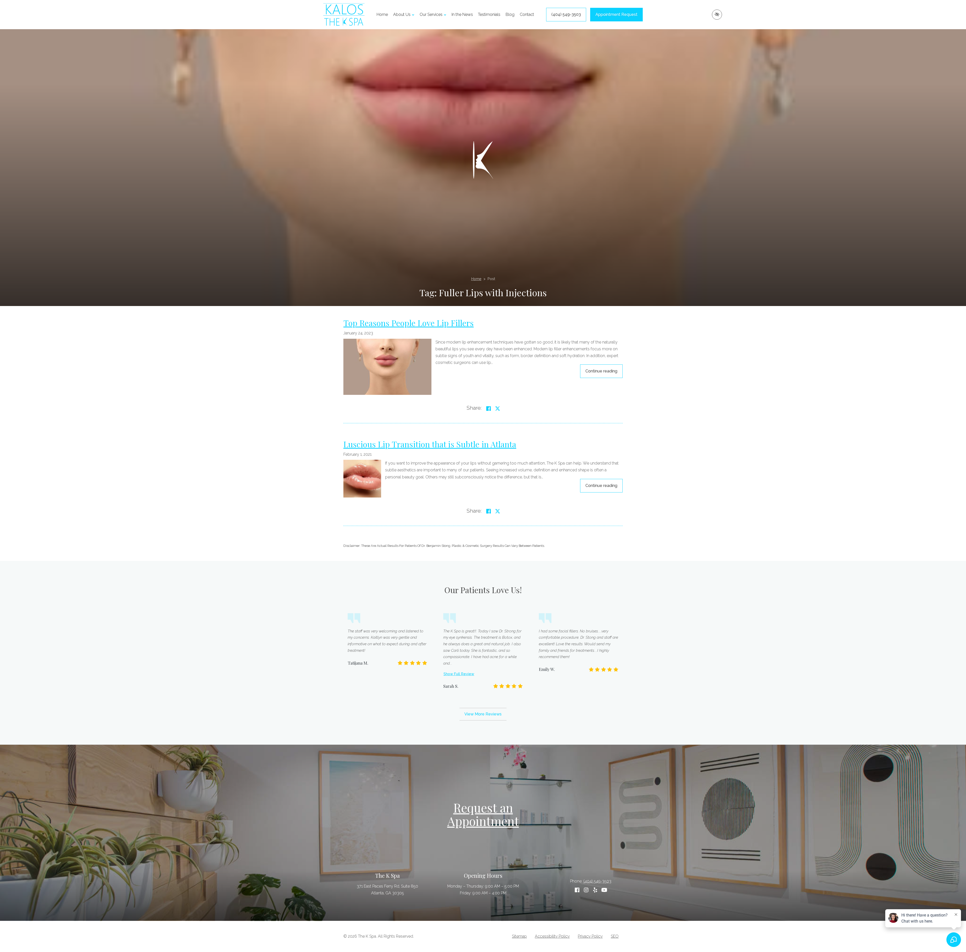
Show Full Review (459, 674)
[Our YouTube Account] (604, 890)
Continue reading (604, 370)
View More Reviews (483, 714)
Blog (510, 14)
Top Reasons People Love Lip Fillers (408, 322)
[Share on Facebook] (488, 408)
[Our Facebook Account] (577, 890)
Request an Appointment (483, 814)
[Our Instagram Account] (586, 890)
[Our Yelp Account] (595, 890)
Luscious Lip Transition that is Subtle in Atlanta (429, 444)
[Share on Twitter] (497, 408)
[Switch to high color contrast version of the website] (717, 15)
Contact (527, 14)
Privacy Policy (590, 936)
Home (382, 14)
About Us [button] (402, 14)
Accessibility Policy (552, 936)
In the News (462, 14)
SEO (615, 936)
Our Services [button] (431, 14)
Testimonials (489, 14)
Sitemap (519, 936)
